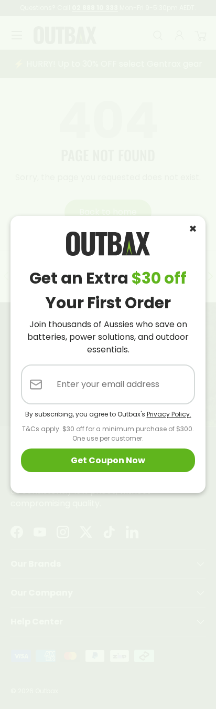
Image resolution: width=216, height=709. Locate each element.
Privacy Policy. (169, 414)
